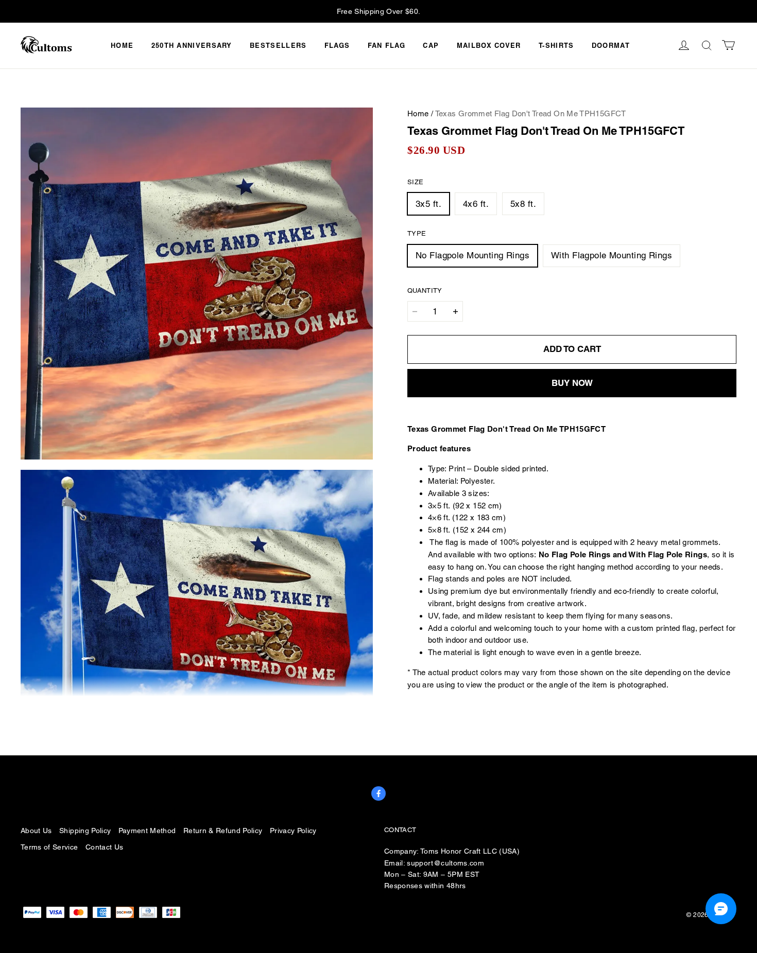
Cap (431, 45)
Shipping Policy (85, 830)
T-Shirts (556, 45)
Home (122, 45)
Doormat (611, 45)
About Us (36, 830)
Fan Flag (386, 45)
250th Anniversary (191, 45)
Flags (337, 45)
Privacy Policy (293, 830)
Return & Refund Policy (223, 830)
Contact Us (104, 847)
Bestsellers (278, 45)
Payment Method (147, 830)
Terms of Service (49, 847)
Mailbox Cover (489, 45)
